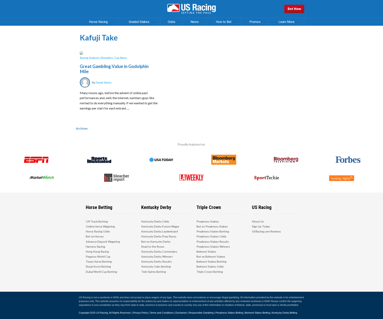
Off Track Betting (97, 221)
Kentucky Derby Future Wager (160, 226)
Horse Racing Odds (98, 231)
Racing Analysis (89, 57)
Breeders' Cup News (114, 57)
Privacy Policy (140, 312)
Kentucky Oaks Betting (156, 266)
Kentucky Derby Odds (155, 221)
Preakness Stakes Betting (212, 231)
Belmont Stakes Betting (211, 261)
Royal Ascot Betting (98, 266)
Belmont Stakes (206, 251)
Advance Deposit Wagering (103, 241)
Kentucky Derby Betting (284, 312)
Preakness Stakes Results (212, 241)
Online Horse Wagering (100, 226)
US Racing (102, 312)
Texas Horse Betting (99, 261)
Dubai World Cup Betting (101, 271)
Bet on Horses (95, 236)
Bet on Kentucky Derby (156, 241)
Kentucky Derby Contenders (159, 251)
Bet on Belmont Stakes (210, 256)
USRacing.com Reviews (266, 231)
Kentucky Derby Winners (157, 256)
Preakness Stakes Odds (211, 236)
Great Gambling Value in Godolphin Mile (114, 69)
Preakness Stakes (207, 221)
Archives (82, 128)
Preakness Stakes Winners (213, 246)
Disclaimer (181, 312)
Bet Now (294, 9)
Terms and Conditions (162, 312)
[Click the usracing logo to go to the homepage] (191, 9)
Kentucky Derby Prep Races (158, 236)
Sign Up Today (261, 226)
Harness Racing (95, 246)
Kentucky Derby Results (156, 261)
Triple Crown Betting (209, 271)
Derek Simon (104, 82)
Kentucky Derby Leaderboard (159, 231)
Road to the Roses (152, 246)
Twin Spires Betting (153, 271)
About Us (258, 221)
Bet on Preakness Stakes (212, 226)
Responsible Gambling (201, 312)
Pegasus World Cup (98, 256)
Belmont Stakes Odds (210, 266)
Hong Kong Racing (97, 251)
